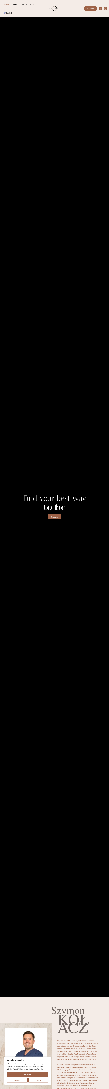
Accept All (27, 1074)
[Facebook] (100, 8)
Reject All (38, 1080)
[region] (27, 1071)
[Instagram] (105, 8)
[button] (90, 8)
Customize (17, 1080)
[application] (33, 4)
